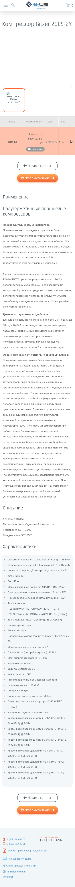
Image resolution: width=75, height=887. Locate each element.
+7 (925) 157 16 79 (15, 844)
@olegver (8, 876)
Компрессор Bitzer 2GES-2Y (35, 139)
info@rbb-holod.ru (16, 871)
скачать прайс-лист (18, 850)
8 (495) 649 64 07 (16, 839)
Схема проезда (14, 865)
